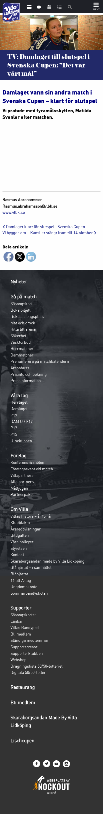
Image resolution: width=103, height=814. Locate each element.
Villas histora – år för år (31, 516)
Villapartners (22, 475)
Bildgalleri (19, 535)
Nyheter (18, 282)
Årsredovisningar (25, 528)
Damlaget (19, 408)
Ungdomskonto (23, 586)
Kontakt (17, 554)
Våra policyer (22, 541)
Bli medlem (20, 634)
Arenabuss (19, 367)
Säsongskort (21, 303)
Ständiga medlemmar (29, 640)
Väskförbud (20, 342)
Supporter (21, 608)
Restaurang (22, 687)
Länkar (16, 621)
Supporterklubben (26, 653)
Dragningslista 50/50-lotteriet (36, 666)
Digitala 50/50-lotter (28, 672)
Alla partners (22, 481)
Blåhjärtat (19, 573)
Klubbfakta (20, 522)
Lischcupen (22, 741)
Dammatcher (22, 354)
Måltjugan (19, 488)
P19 (13, 415)
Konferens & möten (27, 462)
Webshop (18, 659)
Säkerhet (18, 335)
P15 (13, 434)
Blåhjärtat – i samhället (31, 567)
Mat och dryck (22, 322)
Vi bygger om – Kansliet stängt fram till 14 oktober (48, 232)
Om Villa (19, 509)
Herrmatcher (22, 348)
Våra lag (19, 395)
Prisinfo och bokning (28, 374)
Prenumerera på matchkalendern (39, 361)
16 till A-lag (20, 580)
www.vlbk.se (13, 212)
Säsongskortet (23, 614)
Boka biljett (20, 310)
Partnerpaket (22, 494)
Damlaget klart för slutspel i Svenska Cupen (45, 226)
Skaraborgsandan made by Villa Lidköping (47, 561)
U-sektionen (21, 440)
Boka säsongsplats (27, 316)
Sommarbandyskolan (29, 593)
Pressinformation (25, 380)
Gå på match (23, 297)
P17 (13, 427)
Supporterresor (24, 646)
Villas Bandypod (24, 627)
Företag (18, 456)
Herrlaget (19, 402)
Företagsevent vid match (31, 468)
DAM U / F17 (21, 421)
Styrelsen (18, 548)
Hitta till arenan (24, 329)
